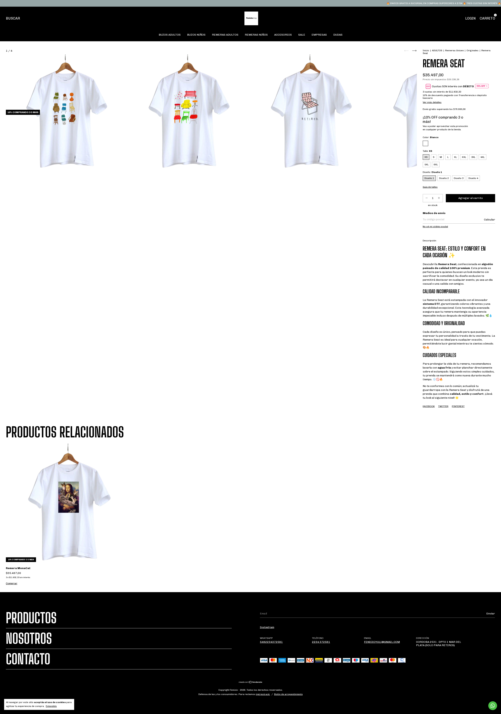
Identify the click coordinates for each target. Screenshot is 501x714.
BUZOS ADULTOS (170, 34)
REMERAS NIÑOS (256, 34)
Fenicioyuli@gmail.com (382, 642)
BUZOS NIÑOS (196, 34)
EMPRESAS (319, 34)
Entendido (51, 706)
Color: (431, 137)
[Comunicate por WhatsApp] (492, 705)
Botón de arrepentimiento (288, 694)
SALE (301, 34)
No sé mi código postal (435, 226)
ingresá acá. (263, 694)
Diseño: (432, 172)
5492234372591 (271, 642)
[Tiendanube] (250, 682)
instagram (267, 627)
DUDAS (337, 34)
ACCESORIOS (283, 34)
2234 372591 (321, 642)
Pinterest (458, 406)
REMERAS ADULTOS (225, 34)
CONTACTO (28, 659)
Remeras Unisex (454, 50)
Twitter (443, 406)
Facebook (429, 406)
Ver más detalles (432, 102)
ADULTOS (437, 50)
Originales (472, 50)
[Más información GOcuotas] (482, 86)
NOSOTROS (29, 638)
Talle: (427, 151)
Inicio (426, 50)
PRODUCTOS (31, 618)
